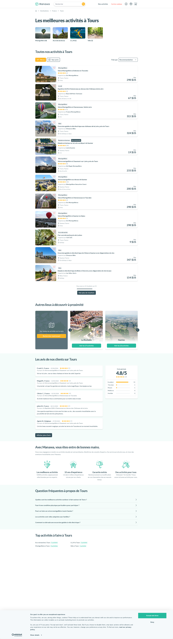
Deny (152, 622)
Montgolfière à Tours (46, 546)
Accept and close (152, 615)
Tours (62, 11)
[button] (86, 499)
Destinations (44, 11)
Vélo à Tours (78, 546)
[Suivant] (137, 330)
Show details (34, 635)
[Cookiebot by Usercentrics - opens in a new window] (17, 635)
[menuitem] (103, 4)
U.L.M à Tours (78, 542)
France (54, 11)
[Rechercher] (83, 4)
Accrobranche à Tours (46, 542)
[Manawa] (42, 4)
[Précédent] (70, 330)
